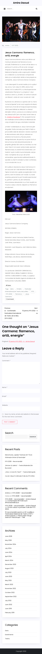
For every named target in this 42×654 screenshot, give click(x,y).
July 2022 (8, 600)
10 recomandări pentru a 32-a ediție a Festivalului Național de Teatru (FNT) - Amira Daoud (19, 514)
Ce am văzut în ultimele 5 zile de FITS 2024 (20, 476)
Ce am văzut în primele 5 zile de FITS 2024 (20, 508)
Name (4, 387)
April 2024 (8, 556)
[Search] (36, 9)
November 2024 (10, 544)
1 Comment (10, 299)
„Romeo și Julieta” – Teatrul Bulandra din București (19, 466)
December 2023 (10, 564)
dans (12, 289)
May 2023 (8, 580)
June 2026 (8, 536)
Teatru (7, 639)
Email (4, 396)
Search (9, 433)
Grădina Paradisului (13, 117)
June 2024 (8, 552)
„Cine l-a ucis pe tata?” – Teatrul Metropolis (20, 472)
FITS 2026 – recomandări (13, 461)
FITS (32, 291)
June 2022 (8, 605)
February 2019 (9, 613)
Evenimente (9, 635)
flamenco (18, 294)
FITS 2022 (9, 294)
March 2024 (9, 560)
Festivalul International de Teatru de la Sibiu (18, 290)
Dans (9, 285)
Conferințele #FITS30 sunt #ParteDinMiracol (16, 502)
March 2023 (9, 584)
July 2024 (8, 548)
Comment (6, 361)
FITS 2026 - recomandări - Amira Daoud (20, 499)
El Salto (19, 289)
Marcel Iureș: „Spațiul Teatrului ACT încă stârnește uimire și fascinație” (18, 456)
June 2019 (8, 609)
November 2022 (10, 588)
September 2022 (10, 596)
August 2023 (9, 568)
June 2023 (8, 576)
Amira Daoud (21, 2)
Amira (7, 45)
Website (5, 405)
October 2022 (9, 592)
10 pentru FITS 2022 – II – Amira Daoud (22, 341)
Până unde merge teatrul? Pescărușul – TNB (18, 517)
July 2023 (8, 572)
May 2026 (8, 540)
